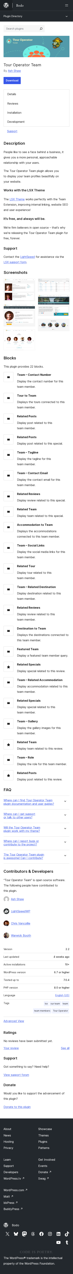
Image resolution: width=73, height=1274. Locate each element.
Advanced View (14, 1021)
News (7, 1135)
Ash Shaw (14, 71)
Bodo (15, 1225)
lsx (46, 1003)
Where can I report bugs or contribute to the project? (21, 842)
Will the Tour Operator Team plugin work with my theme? (22, 829)
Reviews (12, 103)
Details (11, 94)
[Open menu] (67, 5)
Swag (43, 1178)
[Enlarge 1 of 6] (30, 283)
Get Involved (46, 1159)
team (65, 1003)
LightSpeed (27, 257)
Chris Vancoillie (20, 923)
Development (16, 121)
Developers (11, 1172)
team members (42, 1010)
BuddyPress (13, 1209)
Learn (7, 1159)
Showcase (45, 1129)
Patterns (43, 1148)
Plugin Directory (13, 16)
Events (42, 1166)
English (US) (62, 995)
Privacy (8, 1148)
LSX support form (15, 262)
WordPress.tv (14, 1178)
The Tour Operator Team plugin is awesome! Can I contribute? (24, 856)
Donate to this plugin (17, 1107)
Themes (43, 1135)
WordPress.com (16, 1190)
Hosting (9, 1141)
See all (65, 1048)
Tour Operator (60, 1010)
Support (12, 131)
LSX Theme (17, 199)
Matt (8, 1196)
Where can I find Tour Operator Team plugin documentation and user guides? (29, 802)
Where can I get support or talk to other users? (19, 815)
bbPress (11, 1203)
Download (12, 80)
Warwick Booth (21, 935)
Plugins (42, 1141)
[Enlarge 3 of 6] (30, 334)
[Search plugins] (41, 28)
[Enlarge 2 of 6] (30, 309)
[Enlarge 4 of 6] (64, 283)
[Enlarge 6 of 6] (64, 323)
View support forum (16, 1075)
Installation (14, 112)
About (7, 1129)
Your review (11, 1048)
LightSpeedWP (20, 911)
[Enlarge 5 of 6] (64, 299)
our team (55, 1003)
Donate (45, 1172)
